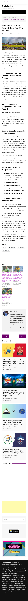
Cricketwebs (7, 6)
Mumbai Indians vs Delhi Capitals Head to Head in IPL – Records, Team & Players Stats (13, 451)
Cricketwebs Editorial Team (11, 367)
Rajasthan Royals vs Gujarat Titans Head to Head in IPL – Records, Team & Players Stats (13, 422)
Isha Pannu (6, 33)
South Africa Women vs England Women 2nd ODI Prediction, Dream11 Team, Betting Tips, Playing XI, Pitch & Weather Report (7, 277)
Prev (6, 336)
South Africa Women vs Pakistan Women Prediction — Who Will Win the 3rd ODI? (7, 297)
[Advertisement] (14, 507)
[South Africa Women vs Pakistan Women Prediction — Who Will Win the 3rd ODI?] (7, 291)
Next (22, 336)
